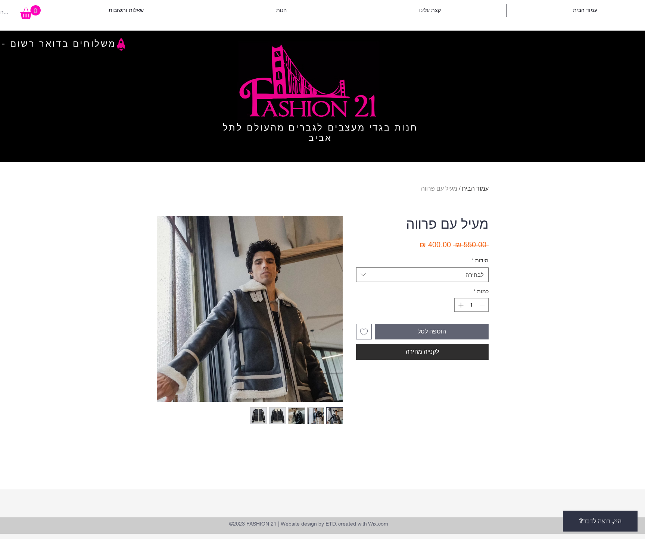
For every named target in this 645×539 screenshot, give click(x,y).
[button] (30, 12)
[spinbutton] (471, 304)
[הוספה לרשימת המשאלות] (364, 331)
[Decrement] (482, 304)
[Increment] (460, 304)
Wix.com (378, 524)
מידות (480, 260)
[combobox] (422, 274)
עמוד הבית (475, 188)
